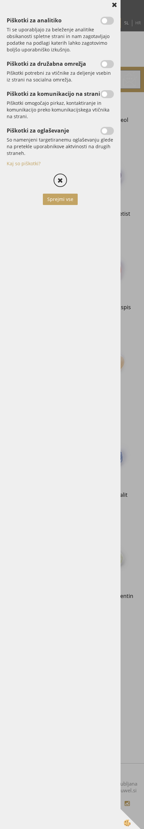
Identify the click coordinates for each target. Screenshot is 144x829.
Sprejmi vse (60, 199)
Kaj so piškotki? (24, 163)
